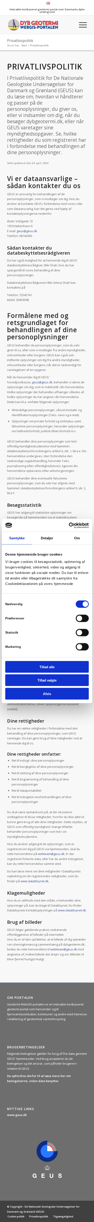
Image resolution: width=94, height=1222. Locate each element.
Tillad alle (47, 667)
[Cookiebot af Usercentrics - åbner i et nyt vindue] (69, 525)
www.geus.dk (17, 1115)
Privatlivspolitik (20, 40)
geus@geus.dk (27, 231)
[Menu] (80, 25)
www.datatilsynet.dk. (35, 881)
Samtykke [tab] (17, 538)
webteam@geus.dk (51, 854)
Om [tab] (77, 538)
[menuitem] (48, 3)
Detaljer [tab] (47, 538)
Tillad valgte (47, 680)
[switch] (82, 618)
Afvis (47, 694)
